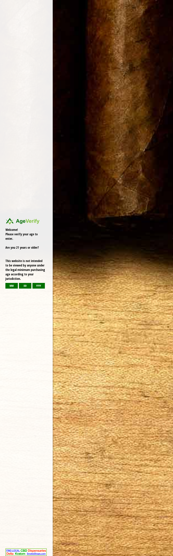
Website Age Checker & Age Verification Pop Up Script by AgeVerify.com (169, 555)
